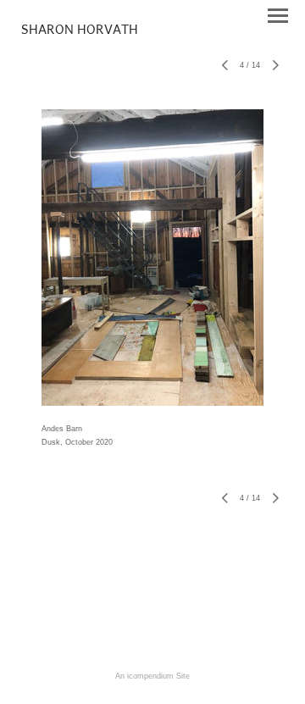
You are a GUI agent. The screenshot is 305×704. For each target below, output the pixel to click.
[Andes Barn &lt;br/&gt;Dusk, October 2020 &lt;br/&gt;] (152, 257)
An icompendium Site (152, 676)
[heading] (79, 30)
